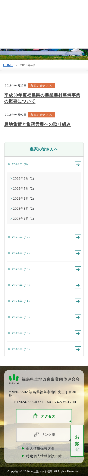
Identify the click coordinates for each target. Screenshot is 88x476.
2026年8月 (21, 178)
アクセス (48, 416)
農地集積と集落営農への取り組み (37, 124)
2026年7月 (21, 188)
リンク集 (48, 434)
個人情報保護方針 (40, 448)
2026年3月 (21, 208)
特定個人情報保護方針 (44, 456)
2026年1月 (21, 218)
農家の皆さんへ (41, 85)
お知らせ (77, 441)
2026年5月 (21, 198)
